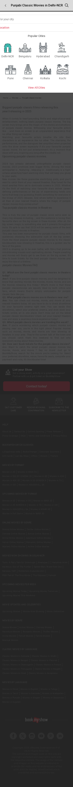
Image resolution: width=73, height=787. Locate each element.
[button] (5, 6)
